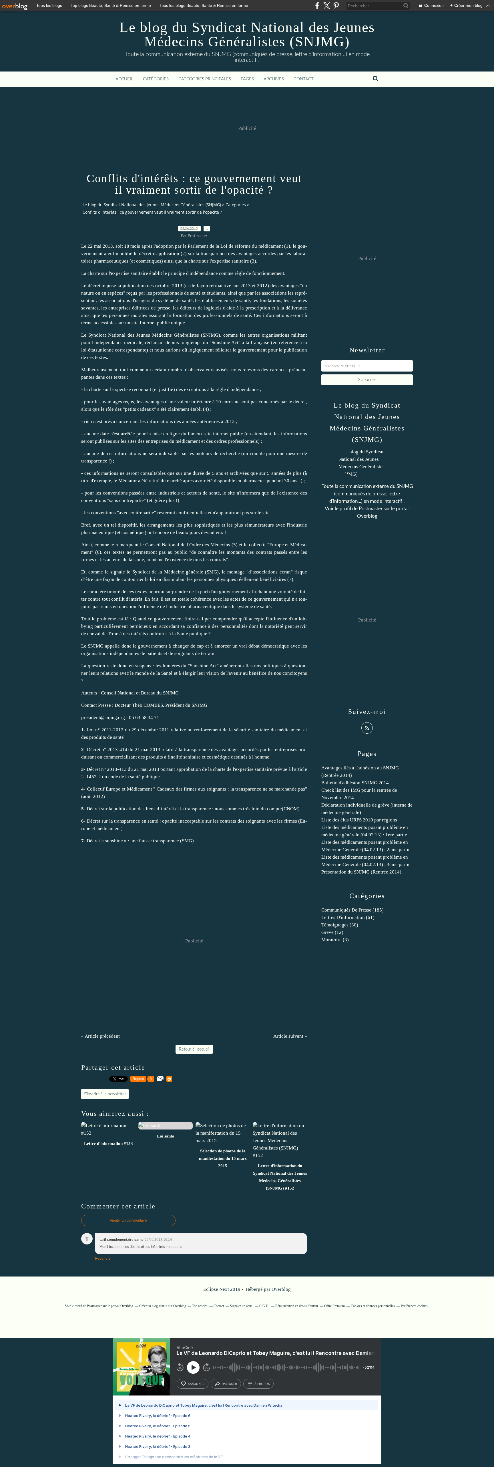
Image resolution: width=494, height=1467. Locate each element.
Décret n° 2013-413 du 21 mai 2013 (123, 769)
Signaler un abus (241, 1306)
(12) (332, 932)
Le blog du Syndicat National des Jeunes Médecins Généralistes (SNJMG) (247, 34)
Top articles (200, 1306)
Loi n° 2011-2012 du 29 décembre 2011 (128, 729)
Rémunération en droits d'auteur (296, 1306)
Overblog (281, 1289)
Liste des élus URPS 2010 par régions (359, 820)
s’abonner (196, 1383)
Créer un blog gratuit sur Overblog (162, 1306)
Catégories (156, 79)
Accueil (124, 79)
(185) (352, 910)
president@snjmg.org (103, 717)
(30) (339, 925)
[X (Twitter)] (326, 5)
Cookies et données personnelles (373, 1306)
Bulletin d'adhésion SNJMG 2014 (355, 782)
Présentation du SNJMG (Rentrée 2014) (361, 872)
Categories (236, 204)
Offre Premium (334, 1306)
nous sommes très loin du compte (248, 808)
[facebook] (317, 5)
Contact (304, 79)
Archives (274, 79)
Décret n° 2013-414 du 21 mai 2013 (123, 749)
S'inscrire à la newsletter (105, 1094)
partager (229, 1383)
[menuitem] (124, 79)
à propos (262, 1383)
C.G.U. (264, 1306)
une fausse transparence (154, 840)
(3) (335, 939)
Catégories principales (204, 79)
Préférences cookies (414, 1306)
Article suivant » (290, 1036)
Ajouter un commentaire (128, 1220)
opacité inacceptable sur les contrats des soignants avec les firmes (229, 821)
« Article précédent (100, 1036)
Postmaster (371, 508)
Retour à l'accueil (194, 1049)
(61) (348, 917)
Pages (247, 79)
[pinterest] (336, 5)
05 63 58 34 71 (144, 717)
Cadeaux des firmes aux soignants (191, 789)
